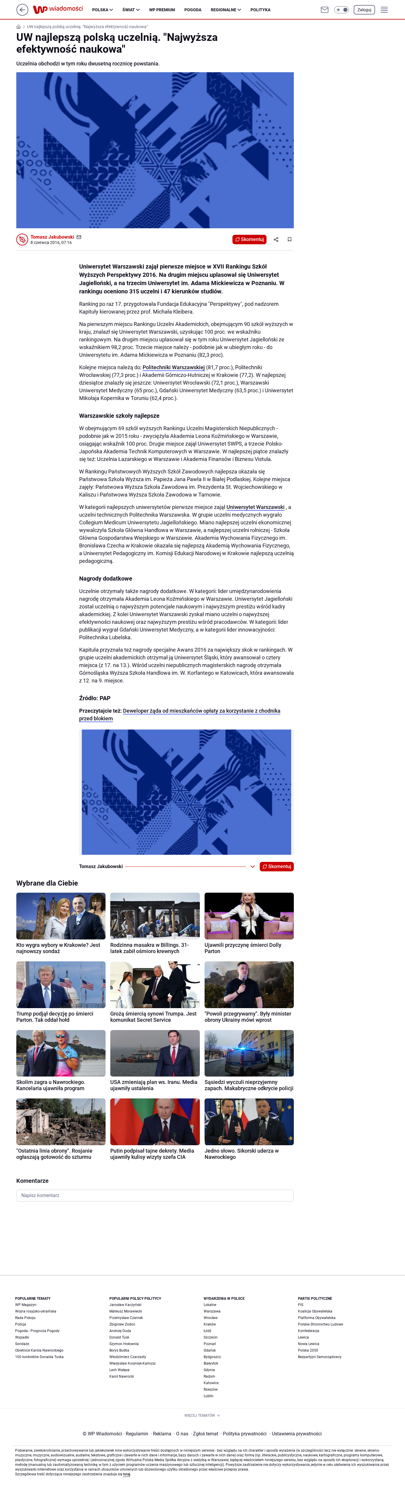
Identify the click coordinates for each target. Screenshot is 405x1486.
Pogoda (192, 9)
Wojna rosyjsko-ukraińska (35, 1311)
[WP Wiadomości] (62, 10)
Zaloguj (364, 9)
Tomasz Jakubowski (52, 237)
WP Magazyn (25, 1305)
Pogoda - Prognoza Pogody (37, 1331)
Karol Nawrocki (121, 1376)
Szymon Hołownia (124, 1344)
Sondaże (22, 1344)
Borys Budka (119, 1350)
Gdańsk (210, 1350)
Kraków (210, 1324)
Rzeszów (211, 1389)
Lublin (208, 1396)
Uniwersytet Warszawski (256, 507)
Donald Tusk (119, 1337)
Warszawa (212, 1311)
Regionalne (223, 9)
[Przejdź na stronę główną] (22, 14)
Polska (100, 9)
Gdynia (209, 1370)
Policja (20, 1324)
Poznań (210, 1344)
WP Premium (162, 9)
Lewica (303, 1337)
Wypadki (22, 1337)
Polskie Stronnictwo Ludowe (320, 1324)
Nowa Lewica (308, 1344)
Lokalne (210, 1305)
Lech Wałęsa (119, 1370)
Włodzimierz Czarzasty (127, 1357)
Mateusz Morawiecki (125, 1311)
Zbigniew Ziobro (122, 1324)
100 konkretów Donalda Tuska (39, 1357)
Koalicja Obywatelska (315, 1311)
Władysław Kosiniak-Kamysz (132, 1363)
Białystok (211, 1363)
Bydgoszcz (212, 1357)
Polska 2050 (308, 1350)
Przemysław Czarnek (126, 1318)
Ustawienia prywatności (296, 1434)
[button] (341, 9)
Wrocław (211, 1318)
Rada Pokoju (25, 1318)
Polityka (260, 9)
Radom (209, 1376)
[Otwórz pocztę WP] (324, 10)
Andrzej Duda (120, 1331)
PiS (300, 1305)
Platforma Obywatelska (317, 1318)
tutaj (126, 1474)
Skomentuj (252, 239)
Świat (128, 9)
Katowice (211, 1383)
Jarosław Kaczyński (125, 1305)
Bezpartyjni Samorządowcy (320, 1357)
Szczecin (211, 1337)
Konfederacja (308, 1331)
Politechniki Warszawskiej (174, 367)
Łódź (207, 1331)
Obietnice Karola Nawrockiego (39, 1350)
